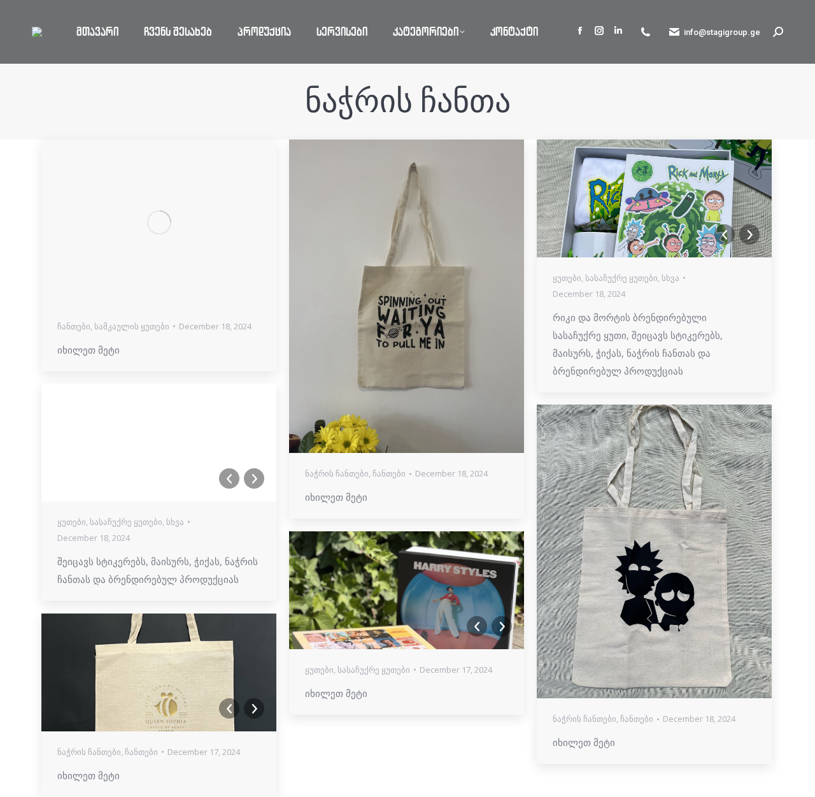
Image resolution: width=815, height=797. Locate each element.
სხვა (670, 278)
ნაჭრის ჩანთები (337, 473)
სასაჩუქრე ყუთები (621, 278)
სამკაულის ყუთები (131, 326)
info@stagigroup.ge (722, 32)
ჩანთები (73, 326)
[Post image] (158, 223)
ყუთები (567, 278)
